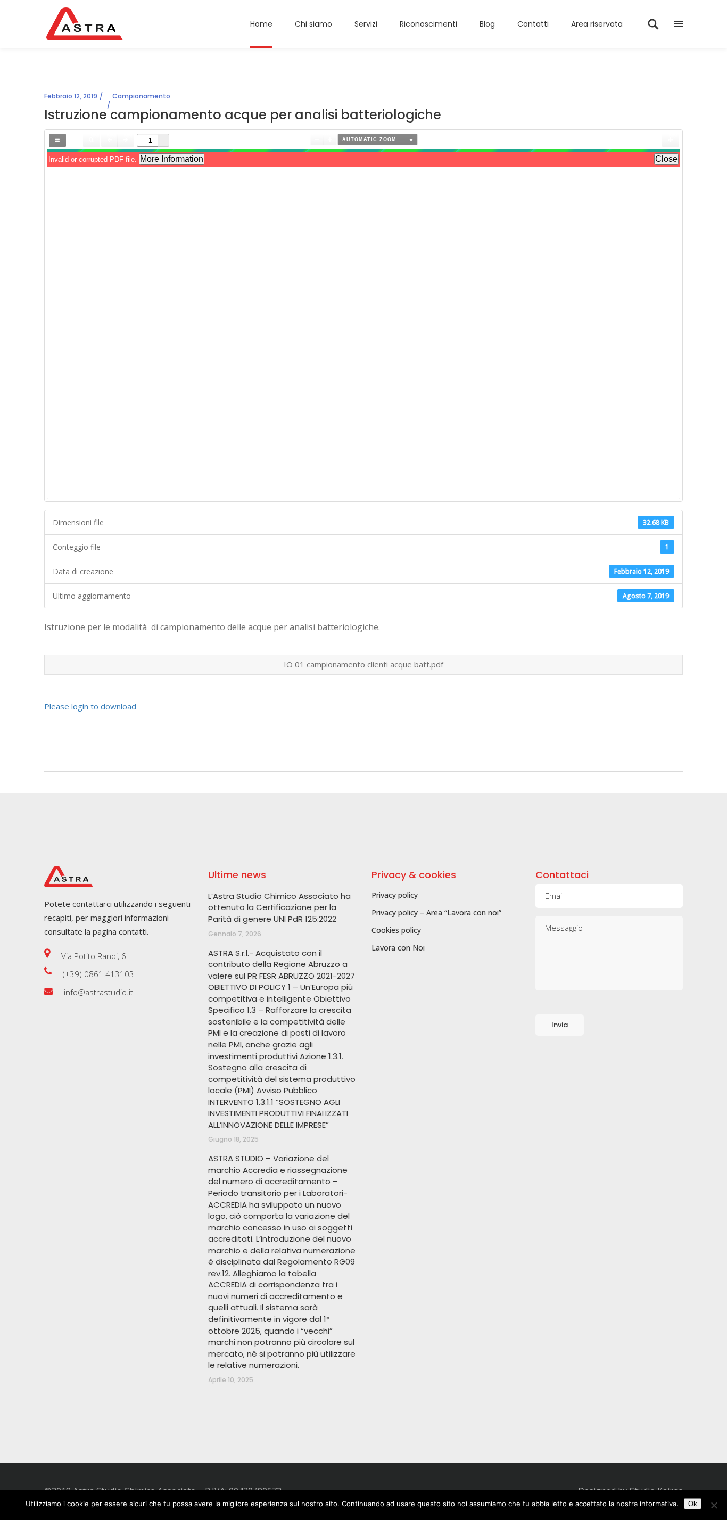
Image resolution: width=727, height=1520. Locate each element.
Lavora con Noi (398, 948)
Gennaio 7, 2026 (234, 933)
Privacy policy (394, 895)
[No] (713, 1505)
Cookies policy (396, 930)
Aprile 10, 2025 (230, 1379)
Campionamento (141, 96)
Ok (692, 1504)
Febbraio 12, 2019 (70, 96)
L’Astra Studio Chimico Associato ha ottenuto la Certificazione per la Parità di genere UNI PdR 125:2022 (279, 907)
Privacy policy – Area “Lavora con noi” (436, 912)
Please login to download (90, 706)
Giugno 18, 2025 (233, 1139)
